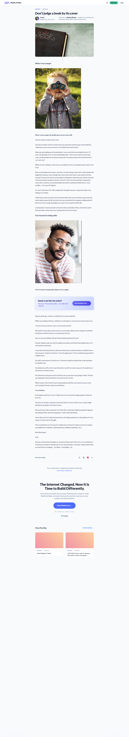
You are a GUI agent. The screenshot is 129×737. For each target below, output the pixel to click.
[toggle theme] (107, 2)
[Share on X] (79, 457)
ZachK (42, 17)
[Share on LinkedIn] (83, 457)
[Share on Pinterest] (88, 457)
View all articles (88, 528)
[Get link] (92, 457)
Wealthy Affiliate (71, 17)
